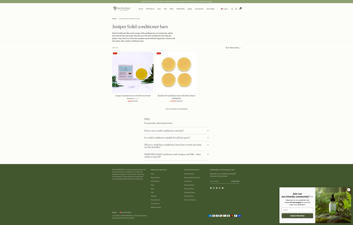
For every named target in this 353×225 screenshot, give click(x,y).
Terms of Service (190, 200)
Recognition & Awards (192, 177)
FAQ (152, 174)
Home (114, 19)
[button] (225, 8)
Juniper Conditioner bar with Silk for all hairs (133, 96)
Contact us (188, 181)
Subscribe (235, 181)
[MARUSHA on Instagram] (214, 188)
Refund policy (189, 196)
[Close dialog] (348, 189)
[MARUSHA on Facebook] (211, 188)
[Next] (217, 1)
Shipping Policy (189, 192)
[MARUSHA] (121, 9)
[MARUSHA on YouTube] (223, 188)
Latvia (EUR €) (126, 212)
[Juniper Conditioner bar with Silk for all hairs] (133, 72)
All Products (155, 181)
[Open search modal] (232, 9)
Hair (152, 192)
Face (152, 185)
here (210, 1)
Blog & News (155, 177)
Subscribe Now (297, 215)
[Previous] (136, 1)
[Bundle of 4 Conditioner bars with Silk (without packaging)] (176, 72)
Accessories (155, 203)
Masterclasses (156, 207)
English (114, 212)
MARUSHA (129, 215)
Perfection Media (128, 218)
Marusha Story (189, 185)
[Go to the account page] (236, 9)
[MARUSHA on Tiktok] (220, 188)
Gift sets (154, 196)
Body (152, 189)
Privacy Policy (189, 189)
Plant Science (189, 174)
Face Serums (155, 200)
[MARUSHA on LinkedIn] (217, 188)
